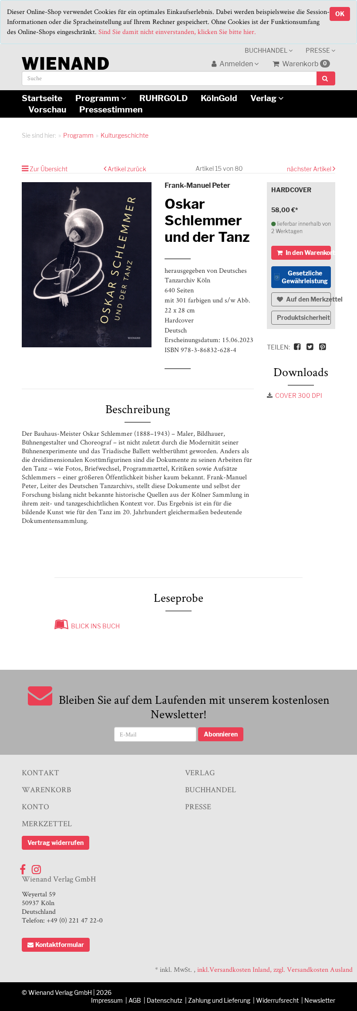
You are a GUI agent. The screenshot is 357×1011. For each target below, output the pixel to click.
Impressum (107, 1000)
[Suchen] (326, 78)
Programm (98, 98)
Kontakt (40, 772)
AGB (134, 1000)
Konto (35, 806)
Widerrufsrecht (277, 1000)
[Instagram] (36, 867)
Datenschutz (164, 1000)
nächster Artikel (310, 169)
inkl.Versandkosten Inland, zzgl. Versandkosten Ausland (275, 969)
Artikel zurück (127, 169)
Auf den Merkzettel (308, 299)
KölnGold (219, 98)
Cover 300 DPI (298, 395)
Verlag (264, 98)
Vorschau (47, 109)
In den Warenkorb (307, 252)
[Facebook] (23, 867)
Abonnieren (221, 734)
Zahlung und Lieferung (219, 1000)
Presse (318, 50)
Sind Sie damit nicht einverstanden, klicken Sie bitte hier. (177, 31)
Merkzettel (47, 823)
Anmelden (236, 64)
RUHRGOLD (163, 98)
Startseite (42, 98)
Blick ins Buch (94, 626)
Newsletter (319, 1000)
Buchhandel (267, 50)
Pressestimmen (110, 109)
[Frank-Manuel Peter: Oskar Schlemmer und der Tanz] (87, 264)
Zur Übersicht (48, 169)
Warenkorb (304, 64)
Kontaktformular (59, 944)
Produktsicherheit (303, 317)
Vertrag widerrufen (55, 842)
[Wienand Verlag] (65, 61)
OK (339, 13)
